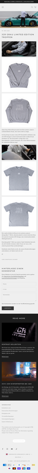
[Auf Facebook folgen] (3, 449)
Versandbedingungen (8, 416)
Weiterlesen (5, 356)
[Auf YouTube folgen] (12, 449)
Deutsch (18, 457)
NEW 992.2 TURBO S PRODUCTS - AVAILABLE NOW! (19, 1)
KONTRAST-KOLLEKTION (11, 344)
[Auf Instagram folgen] (7, 449)
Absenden (7, 308)
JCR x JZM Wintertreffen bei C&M (17, 384)
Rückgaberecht (6, 413)
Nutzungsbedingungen (8, 419)
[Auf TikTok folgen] (16, 449)
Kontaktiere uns (6, 408)
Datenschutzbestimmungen (9, 278)
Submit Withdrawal (7, 422)
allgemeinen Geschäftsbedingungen (14, 276)
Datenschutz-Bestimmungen (9, 411)
